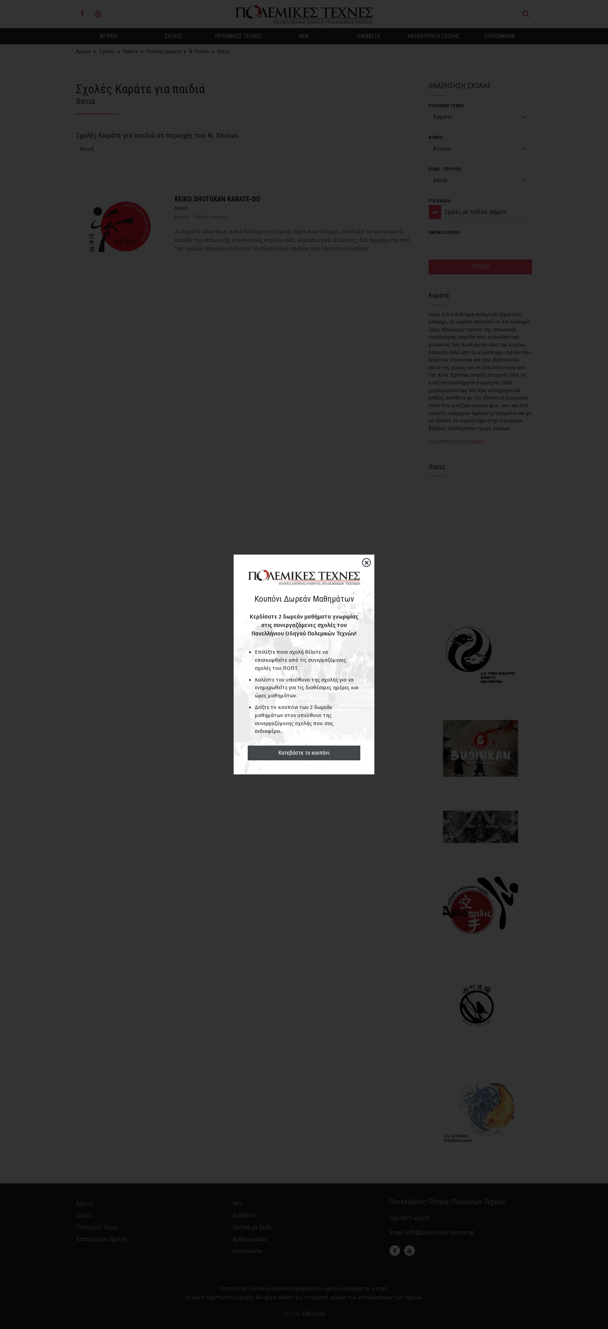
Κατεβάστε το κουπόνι (304, 752)
